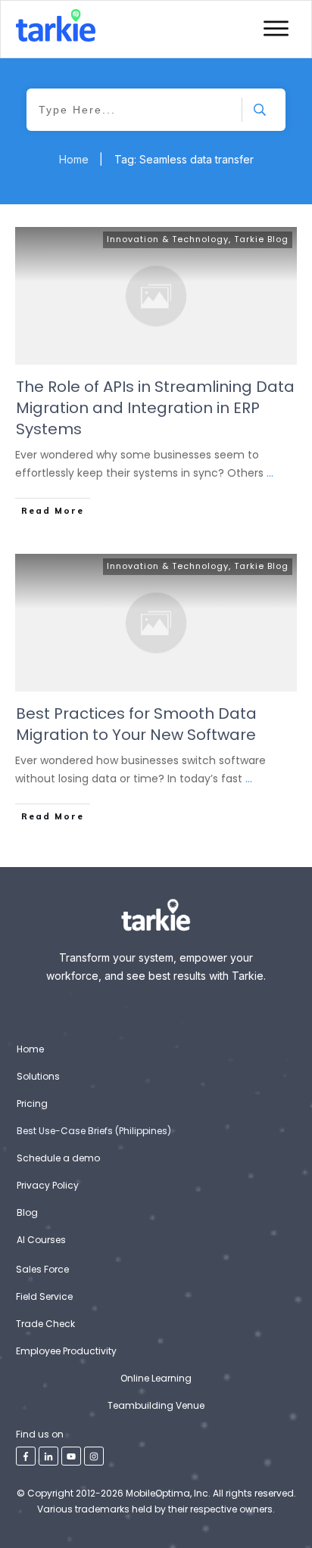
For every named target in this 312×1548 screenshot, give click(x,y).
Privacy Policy (48, 1185)
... (270, 472)
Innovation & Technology (168, 239)
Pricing (32, 1103)
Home (30, 1049)
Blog (27, 1212)
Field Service (44, 1296)
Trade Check (45, 1323)
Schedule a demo (58, 1158)
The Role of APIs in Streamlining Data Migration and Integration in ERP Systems (155, 408)
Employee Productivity (66, 1350)
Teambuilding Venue (156, 1405)
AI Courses (41, 1239)
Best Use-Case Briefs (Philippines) (94, 1130)
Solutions (38, 1076)
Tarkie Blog (261, 239)
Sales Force (42, 1269)
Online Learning (156, 1378)
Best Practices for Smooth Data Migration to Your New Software (136, 724)
